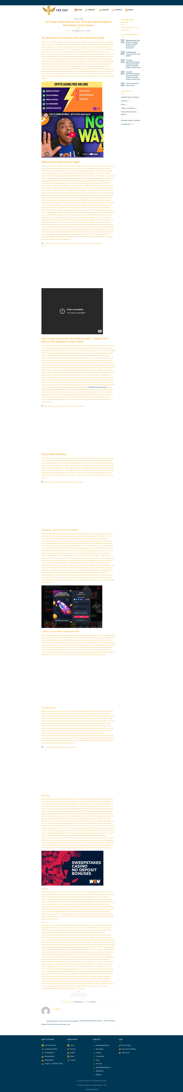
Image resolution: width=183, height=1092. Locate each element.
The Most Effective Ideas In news (132, 84)
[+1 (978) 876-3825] (50, 2)
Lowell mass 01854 (51, 1049)
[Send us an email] (140, 2)
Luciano (88, 30)
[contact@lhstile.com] (46, 2)
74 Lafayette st (49, 1052)
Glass (98, 1060)
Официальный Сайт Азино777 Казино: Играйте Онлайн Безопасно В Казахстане (133, 44)
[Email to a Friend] (78, 995)
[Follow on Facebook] (137, 2)
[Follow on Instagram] (138, 2)
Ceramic (99, 1052)
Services (91, 10)
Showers (99, 1074)
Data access (126, 1052)
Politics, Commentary (128, 108)
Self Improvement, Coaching (130, 120)
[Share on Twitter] (74, 995)
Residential (99, 1071)
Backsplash (100, 1049)
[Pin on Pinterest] (81, 995)
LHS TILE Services (50, 1045)
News (123, 104)
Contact (118, 10)
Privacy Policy (126, 1045)
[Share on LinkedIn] (85, 995)
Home (80, 10)
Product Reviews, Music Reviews (129, 113)
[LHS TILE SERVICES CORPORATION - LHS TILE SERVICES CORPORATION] (56, 10)
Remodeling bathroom (103, 1067)
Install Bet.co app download (98, 387)
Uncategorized (78, 19)
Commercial (100, 1056)
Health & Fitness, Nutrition (129, 97)
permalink (92, 1002)
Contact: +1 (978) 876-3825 (54, 1063)
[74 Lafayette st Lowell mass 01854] (42, 2)
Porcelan (99, 1063)
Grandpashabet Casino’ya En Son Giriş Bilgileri (133, 54)
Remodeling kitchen (102, 1045)
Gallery (105, 10)
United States (49, 1060)
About (130, 10)
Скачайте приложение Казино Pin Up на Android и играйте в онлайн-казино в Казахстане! (133, 63)
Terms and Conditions (129, 1049)
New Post (124, 101)
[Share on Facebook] (71, 995)
